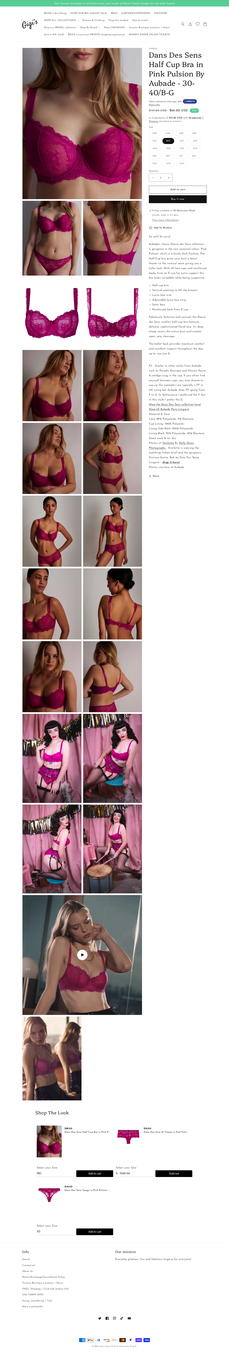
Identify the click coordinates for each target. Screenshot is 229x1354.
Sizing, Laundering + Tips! (37, 1301)
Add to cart (94, 1173)
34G (168, 163)
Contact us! (28, 1265)
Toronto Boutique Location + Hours (42, 1283)
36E (195, 148)
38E (154, 156)
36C (168, 141)
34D (181, 141)
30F (168, 156)
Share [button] (156, 476)
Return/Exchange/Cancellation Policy (43, 1277)
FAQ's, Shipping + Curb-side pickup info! (45, 1289)
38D (195, 141)
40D (154, 148)
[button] (61, 20)
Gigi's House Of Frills (109, 1346)
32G (154, 163)
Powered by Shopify (128, 1346)
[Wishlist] (197, 24)
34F (181, 156)
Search (26, 1259)
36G (182, 163)
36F (194, 156)
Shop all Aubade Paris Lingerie (169, 409)
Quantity (153, 171)
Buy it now (177, 199)
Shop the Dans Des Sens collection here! (175, 404)
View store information (165, 220)
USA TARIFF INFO (33, 1294)
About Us (27, 1271)
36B (181, 133)
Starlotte (168, 443)
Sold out (174, 1173)
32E (182, 148)
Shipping (153, 121)
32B (154, 133)
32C (154, 141)
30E (168, 148)
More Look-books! (32, 1306)
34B (168, 133)
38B (194, 133)
